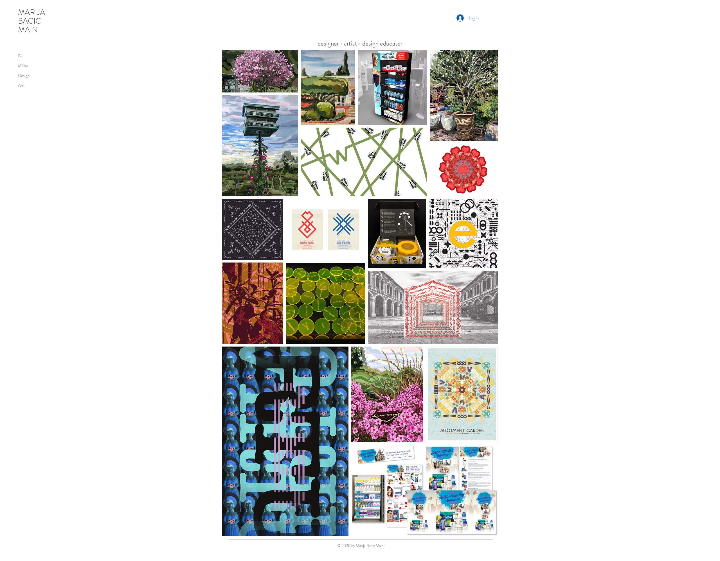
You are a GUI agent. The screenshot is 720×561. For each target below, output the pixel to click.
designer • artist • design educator (360, 43)
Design (24, 76)
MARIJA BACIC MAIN (31, 21)
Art (21, 85)
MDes (23, 66)
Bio (20, 56)
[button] (493, 18)
